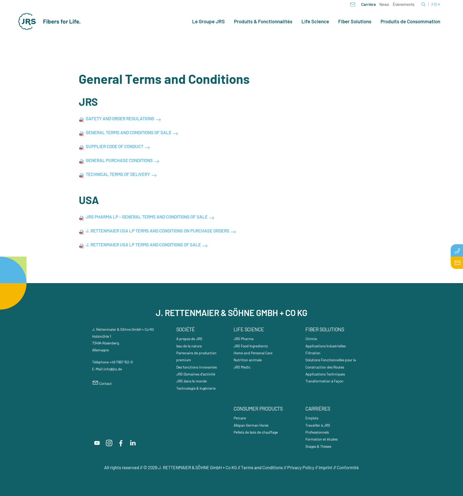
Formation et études (321, 439)
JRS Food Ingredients (251, 346)
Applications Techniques (325, 374)
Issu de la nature (189, 346)
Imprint (326, 467)
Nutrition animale (248, 360)
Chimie (311, 338)
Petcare (240, 418)
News (384, 4)
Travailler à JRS (317, 425)
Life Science (315, 21)
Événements (404, 4)
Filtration (312, 353)
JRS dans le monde (191, 381)
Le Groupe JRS (208, 21)
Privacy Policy (300, 467)
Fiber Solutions (354, 21)
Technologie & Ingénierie (196, 388)
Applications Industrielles (325, 346)
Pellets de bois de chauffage (256, 432)
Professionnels (317, 432)
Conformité (348, 467)
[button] (97, 443)
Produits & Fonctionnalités (263, 21)
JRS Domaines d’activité (195, 374)
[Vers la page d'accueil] (49, 21)
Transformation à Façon (324, 381)
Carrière (368, 4)
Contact (105, 383)
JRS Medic (242, 367)
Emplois (311, 418)
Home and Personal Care (253, 353)
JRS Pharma (243, 338)
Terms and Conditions (262, 467)
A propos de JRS (189, 338)
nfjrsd (112, 369)
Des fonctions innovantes (196, 367)
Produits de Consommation (410, 21)
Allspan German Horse (251, 425)
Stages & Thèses (318, 446)
